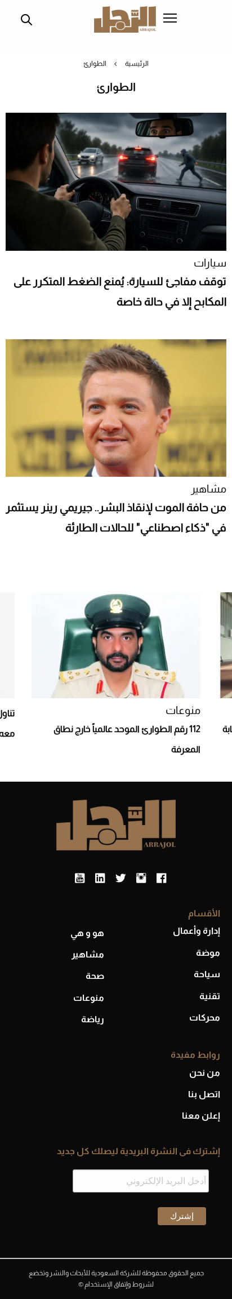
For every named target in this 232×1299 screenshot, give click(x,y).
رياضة (92, 1019)
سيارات (210, 263)
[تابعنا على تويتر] (120, 878)
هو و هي (87, 933)
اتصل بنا (204, 1094)
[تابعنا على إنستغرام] (141, 878)
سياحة (207, 974)
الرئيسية (137, 64)
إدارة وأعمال (196, 931)
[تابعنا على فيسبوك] (161, 878)
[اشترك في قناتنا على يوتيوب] (79, 878)
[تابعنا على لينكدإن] (100, 878)
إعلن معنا (201, 1115)
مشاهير (208, 489)
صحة (95, 976)
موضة (208, 952)
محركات (204, 1017)
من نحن (204, 1073)
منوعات (183, 710)
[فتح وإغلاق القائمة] (170, 19)
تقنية (209, 996)
